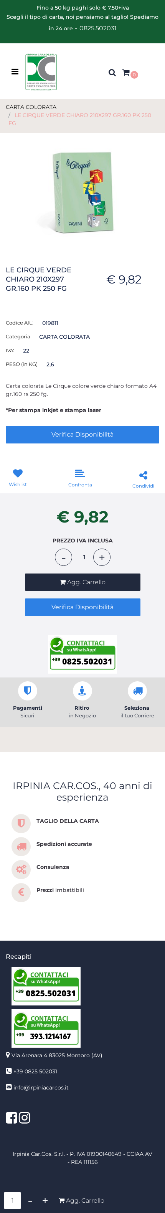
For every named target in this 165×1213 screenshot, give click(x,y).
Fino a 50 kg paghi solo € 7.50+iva (82, 7)
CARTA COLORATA (31, 107)
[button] (82, 188)
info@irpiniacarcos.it (41, 1087)
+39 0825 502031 (35, 1071)
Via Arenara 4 (57, 1055)
